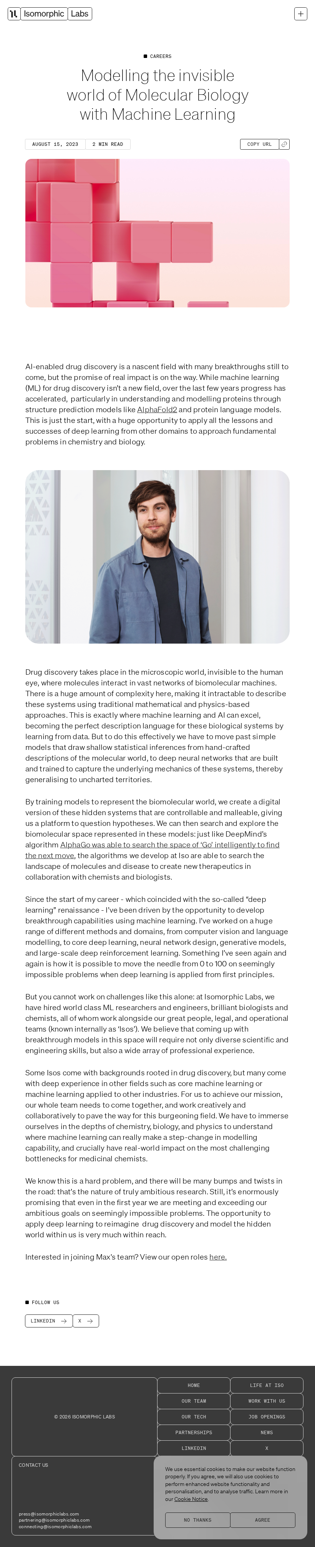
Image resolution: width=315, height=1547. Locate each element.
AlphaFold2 (157, 409)
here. (218, 1256)
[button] (300, 13)
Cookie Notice (191, 1499)
